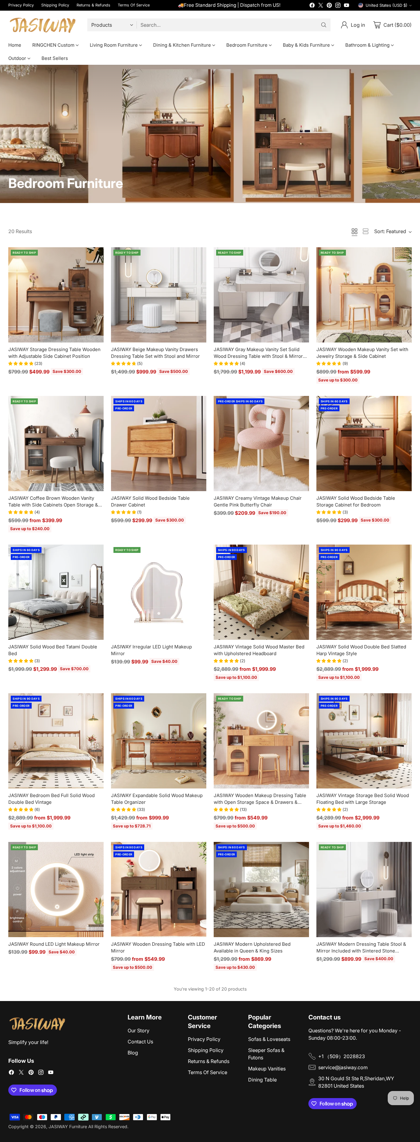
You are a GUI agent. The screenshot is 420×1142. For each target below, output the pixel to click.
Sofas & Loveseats (269, 1039)
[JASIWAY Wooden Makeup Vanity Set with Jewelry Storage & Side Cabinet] (364, 294)
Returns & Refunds (208, 1061)
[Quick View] (95, 255)
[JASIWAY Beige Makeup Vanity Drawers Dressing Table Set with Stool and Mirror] (158, 294)
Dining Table (262, 1080)
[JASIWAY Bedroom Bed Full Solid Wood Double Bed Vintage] (56, 740)
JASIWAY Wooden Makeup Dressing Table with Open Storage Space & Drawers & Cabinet (260, 802)
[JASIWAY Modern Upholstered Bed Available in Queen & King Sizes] (261, 889)
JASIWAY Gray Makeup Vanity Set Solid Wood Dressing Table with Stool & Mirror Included (258, 356)
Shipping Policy (206, 1050)
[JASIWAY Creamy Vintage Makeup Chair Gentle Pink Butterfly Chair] (261, 443)
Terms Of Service (207, 1072)
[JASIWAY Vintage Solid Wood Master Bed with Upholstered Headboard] (261, 592)
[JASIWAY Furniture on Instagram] (338, 6)
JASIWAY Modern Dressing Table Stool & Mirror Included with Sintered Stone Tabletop (361, 951)
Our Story (138, 1030)
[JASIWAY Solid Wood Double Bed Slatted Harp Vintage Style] (364, 592)
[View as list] (365, 231)
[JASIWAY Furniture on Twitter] (321, 6)
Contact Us (140, 1041)
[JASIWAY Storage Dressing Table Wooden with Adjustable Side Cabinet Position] (56, 294)
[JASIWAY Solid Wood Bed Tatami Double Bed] (56, 592)
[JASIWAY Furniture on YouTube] (346, 6)
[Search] (324, 24)
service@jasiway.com (343, 1067)
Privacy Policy (204, 1039)
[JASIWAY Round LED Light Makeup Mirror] (56, 889)
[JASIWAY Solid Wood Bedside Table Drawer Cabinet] (158, 443)
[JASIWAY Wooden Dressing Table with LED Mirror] (158, 889)
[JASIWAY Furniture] (42, 25)
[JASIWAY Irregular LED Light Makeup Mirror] (158, 592)
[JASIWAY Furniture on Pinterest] (329, 6)
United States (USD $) (386, 5)
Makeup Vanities (267, 1069)
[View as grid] (354, 231)
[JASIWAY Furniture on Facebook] (312, 6)
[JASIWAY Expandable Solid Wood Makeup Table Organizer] (158, 740)
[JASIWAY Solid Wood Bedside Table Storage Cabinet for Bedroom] (364, 443)
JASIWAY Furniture (68, 1126)
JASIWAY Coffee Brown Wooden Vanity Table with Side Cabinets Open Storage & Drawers (53, 505)
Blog (133, 1053)
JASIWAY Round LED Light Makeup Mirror (54, 944)
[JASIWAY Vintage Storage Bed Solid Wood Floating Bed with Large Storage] (364, 740)
